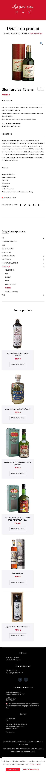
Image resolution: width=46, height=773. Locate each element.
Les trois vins (10, 719)
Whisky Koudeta (39, 89)
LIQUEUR (8, 277)
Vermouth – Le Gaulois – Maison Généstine (17, 355)
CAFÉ (3, 245)
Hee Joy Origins (17, 573)
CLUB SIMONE (9, 270)
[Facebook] (21, 205)
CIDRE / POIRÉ (6, 252)
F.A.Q (7, 721)
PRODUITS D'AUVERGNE (10, 263)
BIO (3, 238)
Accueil (6, 34)
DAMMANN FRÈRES (8, 256)
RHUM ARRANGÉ (10, 284)
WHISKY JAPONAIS (11, 291)
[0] (29, 12)
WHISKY (24, 34)
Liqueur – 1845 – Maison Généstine (18, 627)
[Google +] (34, 205)
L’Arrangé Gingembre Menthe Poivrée (17, 409)
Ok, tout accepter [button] (12, 769)
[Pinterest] (29, 205)
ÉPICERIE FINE (6, 259)
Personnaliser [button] (35, 764)
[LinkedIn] (39, 205)
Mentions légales (11, 728)
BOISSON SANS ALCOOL (10, 242)
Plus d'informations (31, 769)
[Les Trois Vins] (23, 6)
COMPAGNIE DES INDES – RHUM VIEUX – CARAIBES (17, 464)
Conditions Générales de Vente (16, 724)
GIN (6, 274)
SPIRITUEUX (15, 34)
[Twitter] (25, 205)
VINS (3, 295)
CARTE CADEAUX (7, 249)
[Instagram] (26, 680)
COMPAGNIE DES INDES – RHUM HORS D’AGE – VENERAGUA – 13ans (17, 519)
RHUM (7, 281)
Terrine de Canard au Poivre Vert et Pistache (42, 89)
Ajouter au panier (17, 364)
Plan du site (10, 732)
